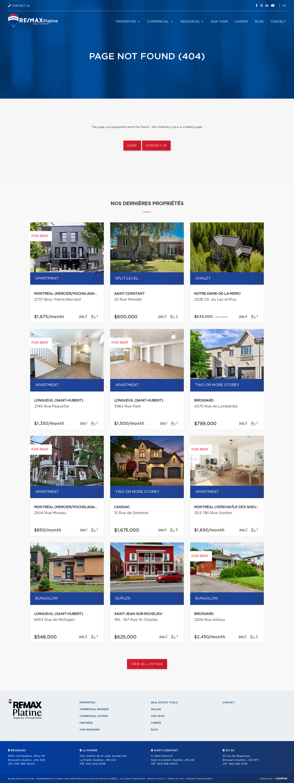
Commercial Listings (94, 716)
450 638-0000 (167, 764)
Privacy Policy (156, 779)
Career (241, 21)
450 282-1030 (238, 764)
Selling (156, 709)
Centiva (280, 778)
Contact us (156, 145)
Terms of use (175, 779)
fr (284, 6)
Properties (126, 21)
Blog (259, 21)
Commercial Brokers (94, 709)
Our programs (90, 729)
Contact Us (21, 6)
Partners (86, 723)
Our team (219, 21)
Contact (278, 21)
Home (132, 145)
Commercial (158, 21)
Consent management (199, 779)
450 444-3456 (96, 764)
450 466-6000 (24, 764)
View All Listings (147, 664)
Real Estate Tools (164, 702)
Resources (189, 21)
